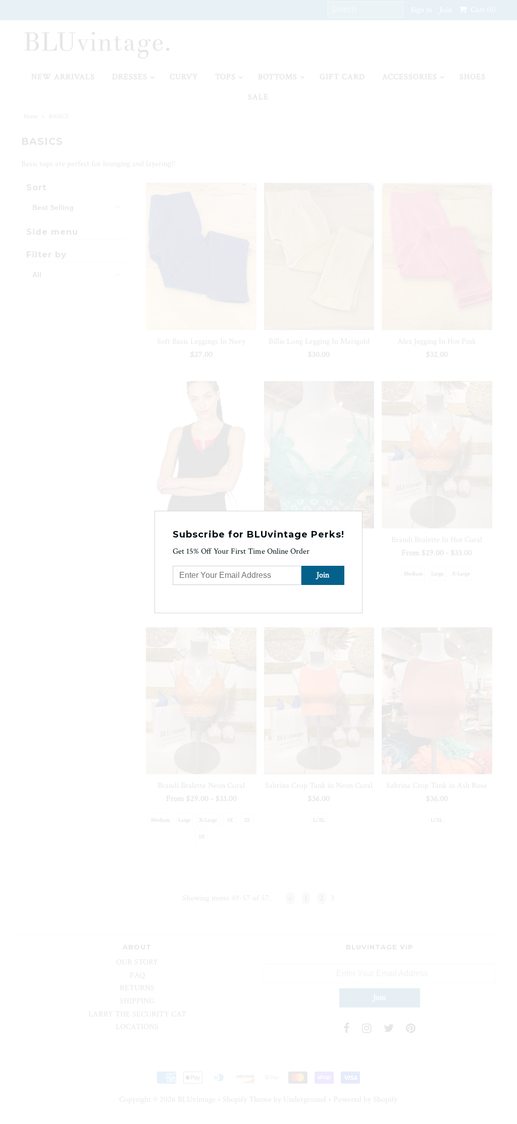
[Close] (356, 517)
